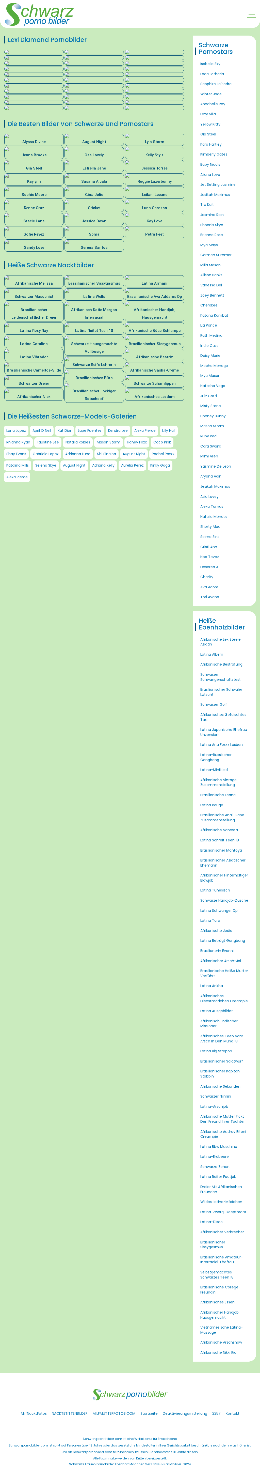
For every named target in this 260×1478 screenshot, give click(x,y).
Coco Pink (162, 442)
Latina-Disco (211, 1221)
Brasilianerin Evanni (217, 950)
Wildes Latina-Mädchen (221, 1201)
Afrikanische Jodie (216, 930)
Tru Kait (207, 204)
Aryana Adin (210, 476)
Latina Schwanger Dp (219, 910)
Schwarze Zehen (215, 1166)
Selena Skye (45, 465)
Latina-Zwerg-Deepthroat (223, 1211)
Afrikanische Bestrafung (221, 664)
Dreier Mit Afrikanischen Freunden (221, 1189)
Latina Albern (211, 654)
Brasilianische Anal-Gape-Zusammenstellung (223, 817)
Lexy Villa (208, 114)
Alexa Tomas (211, 506)
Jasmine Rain (212, 214)
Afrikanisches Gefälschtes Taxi (223, 717)
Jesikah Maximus (215, 194)
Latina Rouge (211, 805)
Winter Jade (211, 94)
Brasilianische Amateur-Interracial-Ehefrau (221, 1260)
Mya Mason (210, 375)
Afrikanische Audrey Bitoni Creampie (223, 1134)
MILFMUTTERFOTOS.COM (114, 1413)
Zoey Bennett (212, 295)
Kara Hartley (211, 144)
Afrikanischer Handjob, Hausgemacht (219, 1315)
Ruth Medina (211, 335)
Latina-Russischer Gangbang (216, 757)
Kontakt (232, 1413)
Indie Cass (209, 345)
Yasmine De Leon (215, 466)
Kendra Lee (118, 430)
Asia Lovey (209, 496)
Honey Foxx (137, 442)
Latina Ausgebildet (216, 1010)
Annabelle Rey (212, 103)
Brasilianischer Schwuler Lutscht (221, 692)
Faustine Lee (48, 442)
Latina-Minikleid (214, 769)
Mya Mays (209, 245)
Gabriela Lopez (46, 453)
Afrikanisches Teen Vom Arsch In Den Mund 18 (221, 1039)
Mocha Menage (214, 365)
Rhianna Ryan (18, 442)
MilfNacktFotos (34, 1413)
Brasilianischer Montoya (221, 850)
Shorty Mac (210, 526)
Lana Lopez (16, 430)
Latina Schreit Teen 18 (219, 840)
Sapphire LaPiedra (216, 83)
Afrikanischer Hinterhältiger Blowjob (224, 878)
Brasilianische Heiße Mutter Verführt (224, 973)
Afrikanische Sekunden (220, 1086)
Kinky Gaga (160, 465)
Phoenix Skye (211, 224)
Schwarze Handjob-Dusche (224, 900)
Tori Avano (209, 596)
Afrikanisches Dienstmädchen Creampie (224, 998)
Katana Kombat (214, 315)
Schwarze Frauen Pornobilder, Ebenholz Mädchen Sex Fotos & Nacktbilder (125, 1464)
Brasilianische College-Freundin (220, 1290)
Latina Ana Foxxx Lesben (221, 744)
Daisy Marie (210, 355)
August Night (134, 453)
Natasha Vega (212, 385)
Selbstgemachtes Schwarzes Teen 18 (217, 1275)
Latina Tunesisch (215, 890)
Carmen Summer (216, 254)
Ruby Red (208, 436)
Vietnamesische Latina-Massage (221, 1330)
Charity (206, 576)
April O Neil (41, 430)
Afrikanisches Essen (217, 1302)
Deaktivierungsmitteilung (185, 1413)
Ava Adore (209, 587)
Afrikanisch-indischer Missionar (219, 1024)
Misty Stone (210, 405)
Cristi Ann (208, 546)
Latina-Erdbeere (214, 1156)
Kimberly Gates (213, 154)
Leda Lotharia (212, 73)
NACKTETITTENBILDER (70, 1413)
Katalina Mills (17, 465)
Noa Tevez (209, 556)
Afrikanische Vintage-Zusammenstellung (219, 782)
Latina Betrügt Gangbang (222, 940)
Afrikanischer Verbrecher (222, 1232)
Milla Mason (210, 265)
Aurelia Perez (132, 465)
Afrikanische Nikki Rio (218, 1352)
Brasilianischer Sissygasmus (212, 1245)
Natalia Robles (78, 442)
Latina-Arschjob (214, 1106)
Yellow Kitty (210, 124)
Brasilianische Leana (218, 794)
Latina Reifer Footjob (218, 1176)
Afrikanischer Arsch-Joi (220, 960)
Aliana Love (210, 174)
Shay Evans (16, 453)
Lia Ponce (208, 325)
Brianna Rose (211, 234)
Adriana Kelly (103, 465)
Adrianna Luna (77, 453)
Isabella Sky (210, 63)
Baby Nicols (210, 164)
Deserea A (209, 566)
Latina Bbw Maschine (218, 1146)
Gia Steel (208, 134)
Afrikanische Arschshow (221, 1342)
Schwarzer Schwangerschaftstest (220, 677)
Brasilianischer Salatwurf (221, 1061)
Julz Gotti (208, 395)
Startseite (149, 1413)
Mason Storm (108, 442)
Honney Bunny (213, 416)
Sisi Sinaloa (106, 453)
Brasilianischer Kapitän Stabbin (220, 1074)
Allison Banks (211, 275)
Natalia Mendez (214, 516)
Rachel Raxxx (163, 453)
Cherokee (209, 305)
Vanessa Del (211, 285)
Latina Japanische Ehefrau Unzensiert (223, 732)
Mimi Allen (209, 456)
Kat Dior (64, 430)
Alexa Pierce (145, 430)
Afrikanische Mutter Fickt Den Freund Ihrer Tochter (222, 1119)
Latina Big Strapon (216, 1051)
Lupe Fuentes (90, 430)
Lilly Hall (168, 430)
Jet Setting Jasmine (218, 184)
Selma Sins (209, 536)
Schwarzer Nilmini (215, 1096)
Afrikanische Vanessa (219, 830)
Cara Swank (210, 446)
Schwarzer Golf (213, 704)
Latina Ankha (211, 985)
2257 (216, 1413)
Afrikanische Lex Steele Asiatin (220, 642)
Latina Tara (210, 920)
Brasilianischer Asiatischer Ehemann (223, 863)
